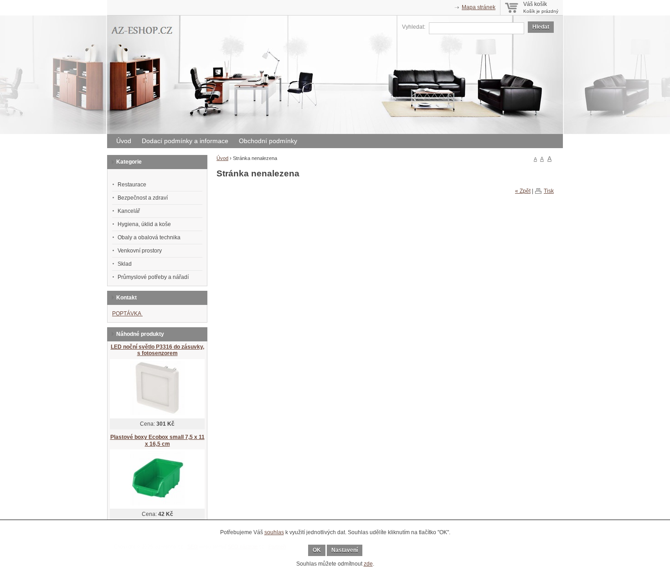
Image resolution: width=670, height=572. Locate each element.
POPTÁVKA (127, 313)
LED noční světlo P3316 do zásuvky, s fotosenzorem (157, 350)
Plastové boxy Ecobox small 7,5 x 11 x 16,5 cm (157, 440)
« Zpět (523, 191)
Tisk (549, 191)
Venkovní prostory (140, 250)
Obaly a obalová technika (149, 237)
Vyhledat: (413, 27)
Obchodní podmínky (268, 140)
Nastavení (344, 550)
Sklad (125, 264)
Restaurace (132, 184)
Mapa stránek (478, 7)
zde (368, 564)
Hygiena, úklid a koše (144, 224)
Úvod (123, 140)
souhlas (274, 532)
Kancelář (129, 211)
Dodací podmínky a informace (185, 140)
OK (317, 550)
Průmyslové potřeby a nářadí (153, 277)
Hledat (540, 27)
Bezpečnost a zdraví (143, 198)
